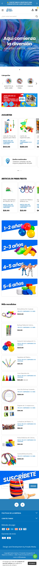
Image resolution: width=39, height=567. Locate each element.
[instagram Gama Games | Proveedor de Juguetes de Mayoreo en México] (16, 505)
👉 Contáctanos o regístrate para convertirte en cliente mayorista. (19, 3)
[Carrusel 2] (19, 249)
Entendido (32, 563)
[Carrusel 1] (19, 229)
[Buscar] (36, 16)
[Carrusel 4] (19, 287)
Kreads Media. (30, 547)
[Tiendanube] (19, 557)
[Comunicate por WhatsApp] (35, 556)
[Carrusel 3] (19, 268)
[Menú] (3, 10)
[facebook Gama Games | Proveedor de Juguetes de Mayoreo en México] (22, 505)
